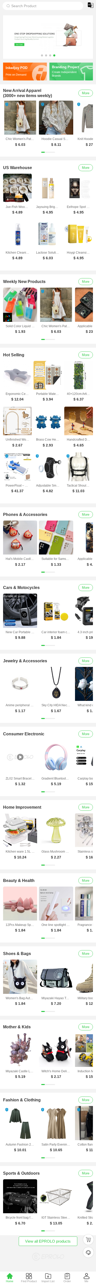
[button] (42, 55)
